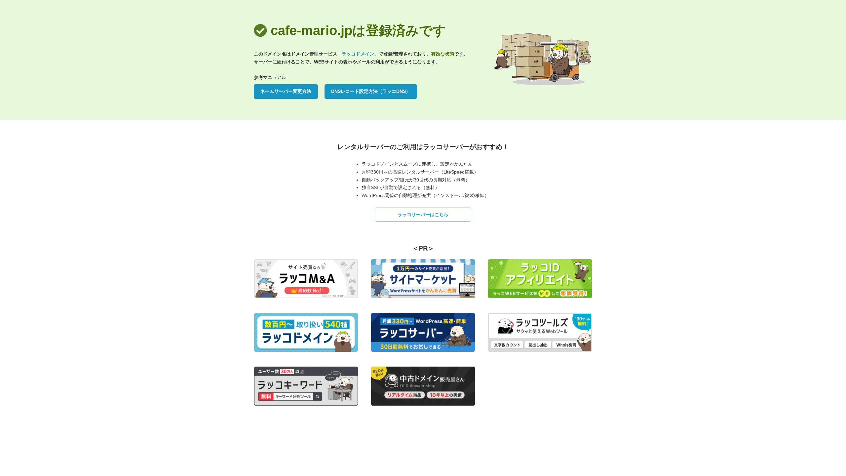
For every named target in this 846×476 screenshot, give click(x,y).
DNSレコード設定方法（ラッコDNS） (370, 91)
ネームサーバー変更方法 (285, 91)
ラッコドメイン (358, 54)
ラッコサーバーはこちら (423, 214)
